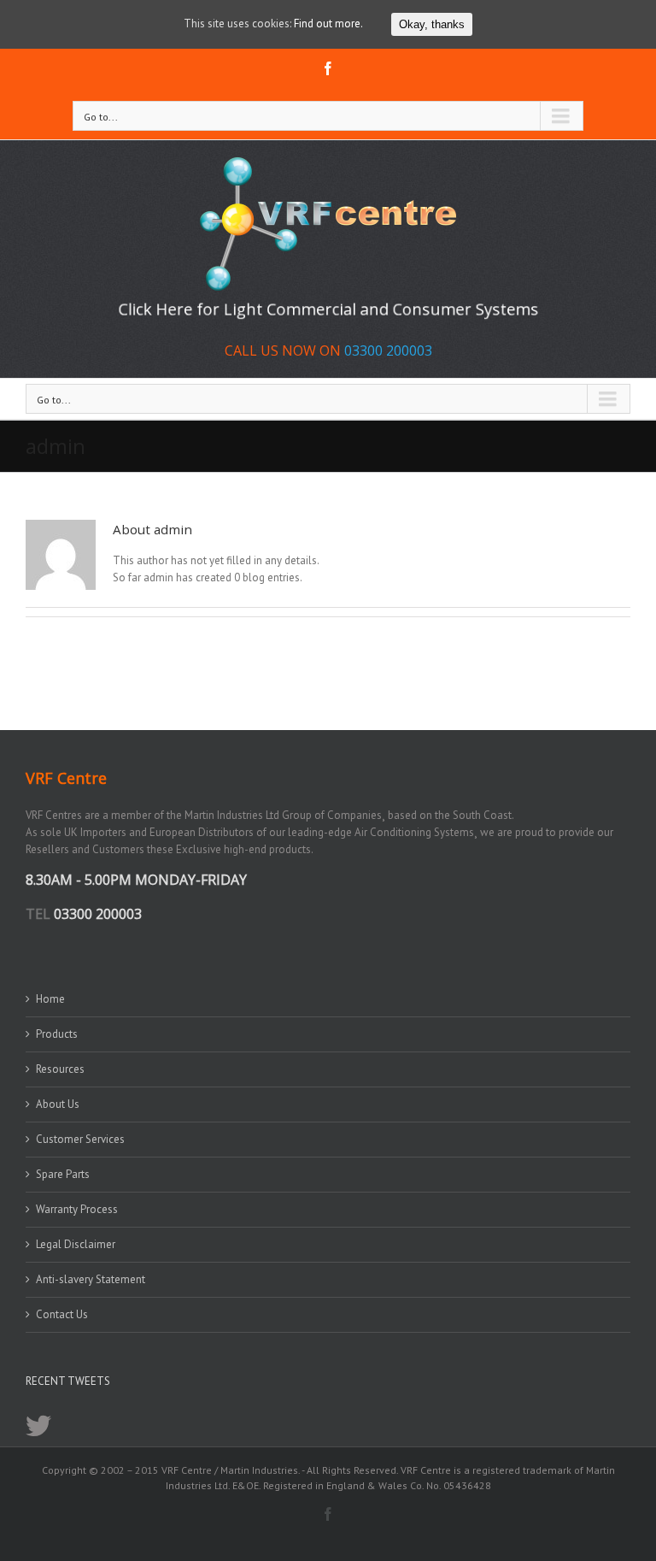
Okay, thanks (432, 24)
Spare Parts (63, 1174)
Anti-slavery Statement (90, 1279)
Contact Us (62, 1314)
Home (50, 999)
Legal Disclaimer (75, 1244)
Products (57, 1034)
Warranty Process (77, 1209)
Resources (60, 1069)
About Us (57, 1104)
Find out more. (328, 23)
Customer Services (80, 1139)
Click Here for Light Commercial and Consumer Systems (328, 309)
